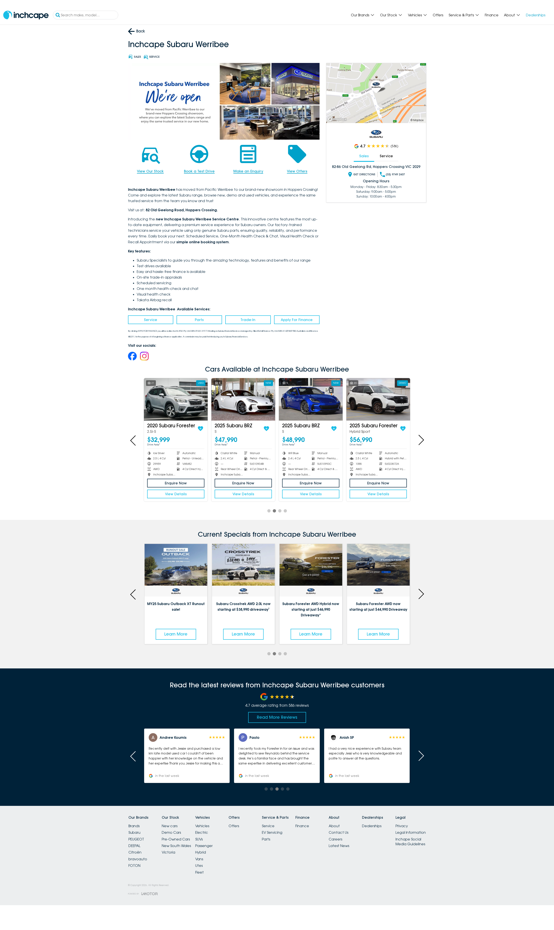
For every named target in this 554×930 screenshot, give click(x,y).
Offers (438, 15)
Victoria (168, 852)
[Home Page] (26, 15)
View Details (176, 494)
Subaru (134, 832)
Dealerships (535, 15)
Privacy (402, 826)
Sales (364, 156)
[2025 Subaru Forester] (243, 399)
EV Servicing (272, 832)
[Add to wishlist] (200, 428)
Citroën (134, 852)
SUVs (199, 839)
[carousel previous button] (133, 440)
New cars (169, 826)
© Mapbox (417, 120)
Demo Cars (171, 832)
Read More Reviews (277, 717)
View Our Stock (150, 171)
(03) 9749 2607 (395, 174)
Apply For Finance (297, 320)
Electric (201, 832)
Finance (491, 15)
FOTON (134, 865)
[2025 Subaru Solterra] (176, 399)
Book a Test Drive (199, 171)
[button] (187, 756)
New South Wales (176, 846)
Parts (199, 320)
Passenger (204, 846)
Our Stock (388, 15)
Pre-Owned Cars (176, 839)
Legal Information (411, 832)
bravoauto (137, 859)
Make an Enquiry (248, 171)
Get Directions (364, 174)
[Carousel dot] (269, 510)
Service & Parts (461, 15)
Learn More (175, 634)
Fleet (199, 872)
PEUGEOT (136, 839)
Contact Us (338, 832)
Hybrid (200, 852)
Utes (199, 865)
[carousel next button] (420, 440)
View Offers (297, 171)
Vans (199, 859)
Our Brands (360, 15)
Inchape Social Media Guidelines (410, 841)
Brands (134, 826)
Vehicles (415, 15)
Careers (335, 839)
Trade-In (248, 320)
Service (150, 320)
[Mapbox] (338, 119)
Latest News (339, 846)
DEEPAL (134, 846)
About (509, 15)
